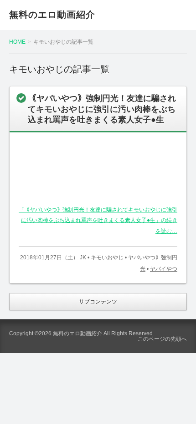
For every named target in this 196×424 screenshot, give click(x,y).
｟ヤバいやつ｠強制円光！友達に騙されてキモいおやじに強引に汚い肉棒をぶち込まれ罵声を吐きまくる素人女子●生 (102, 109)
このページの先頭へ (162, 339)
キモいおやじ (107, 257)
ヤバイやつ (163, 269)
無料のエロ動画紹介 (52, 15)
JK (83, 257)
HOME (17, 42)
